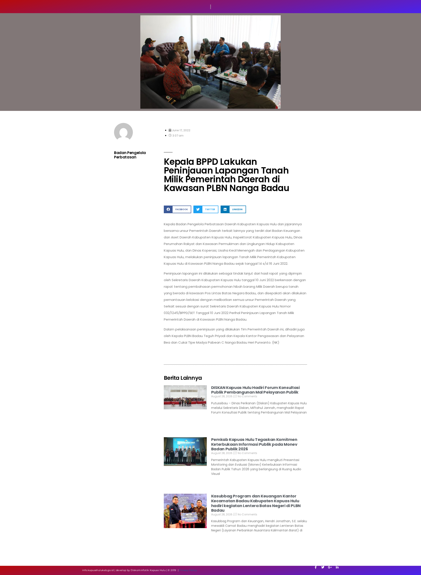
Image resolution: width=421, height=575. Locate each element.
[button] (177, 209)
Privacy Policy (188, 570)
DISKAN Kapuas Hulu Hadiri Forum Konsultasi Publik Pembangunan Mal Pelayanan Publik (255, 390)
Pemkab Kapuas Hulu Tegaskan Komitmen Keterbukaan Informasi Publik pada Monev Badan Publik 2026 (254, 444)
